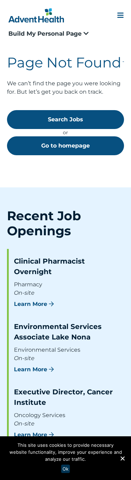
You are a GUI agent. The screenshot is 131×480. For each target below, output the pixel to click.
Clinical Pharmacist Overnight (49, 266)
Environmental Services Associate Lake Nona (58, 331)
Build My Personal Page (45, 33)
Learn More (30, 304)
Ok (65, 469)
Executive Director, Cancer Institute (63, 397)
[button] (122, 458)
